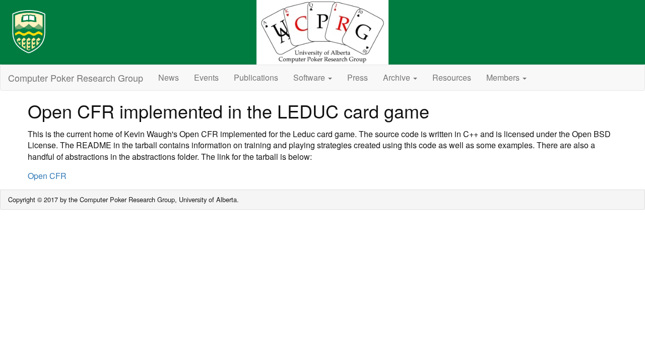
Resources (451, 77)
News (168, 77)
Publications (256, 77)
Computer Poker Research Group (75, 77)
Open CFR (47, 176)
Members (504, 77)
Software (310, 77)
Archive (397, 77)
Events (206, 77)
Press (357, 77)
